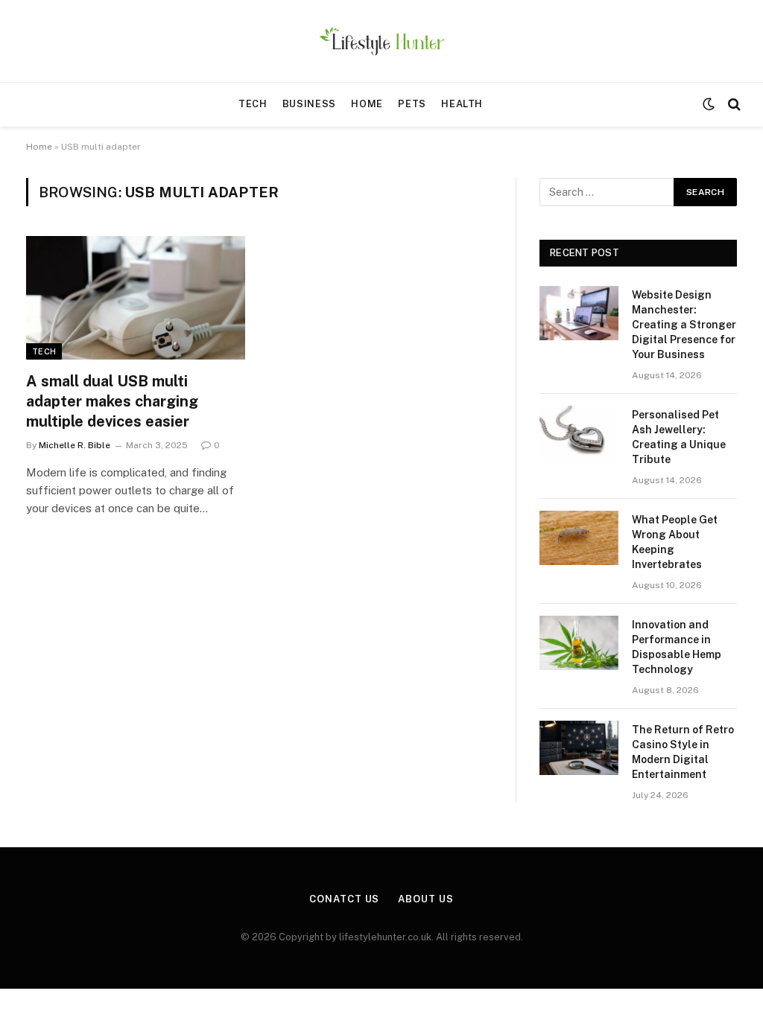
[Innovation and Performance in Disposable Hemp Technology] (578, 643)
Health (462, 103)
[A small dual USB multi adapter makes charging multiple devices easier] (135, 297)
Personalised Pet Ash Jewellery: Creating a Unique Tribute (679, 437)
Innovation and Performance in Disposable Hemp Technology (676, 647)
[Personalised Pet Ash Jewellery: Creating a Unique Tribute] (578, 433)
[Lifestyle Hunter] (382, 41)
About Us (425, 899)
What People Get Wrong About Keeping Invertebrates (675, 542)
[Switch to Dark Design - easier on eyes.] (708, 104)
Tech (252, 103)
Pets (412, 103)
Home (367, 103)
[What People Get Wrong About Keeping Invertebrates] (578, 538)
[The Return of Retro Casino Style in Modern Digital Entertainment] (578, 748)
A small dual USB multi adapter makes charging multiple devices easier (112, 401)
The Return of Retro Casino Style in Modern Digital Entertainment (683, 752)
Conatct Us (344, 899)
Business (309, 103)
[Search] (733, 104)
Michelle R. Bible (74, 445)
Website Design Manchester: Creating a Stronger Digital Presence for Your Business (684, 324)
